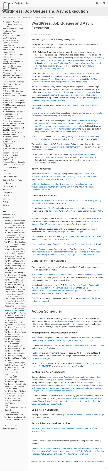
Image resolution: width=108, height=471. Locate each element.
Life (27, 3)
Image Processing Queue (58, 92)
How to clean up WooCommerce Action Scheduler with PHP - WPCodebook (63, 451)
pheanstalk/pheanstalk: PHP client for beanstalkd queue (55, 290)
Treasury (10, 17)
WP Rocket (76, 340)
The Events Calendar (69, 337)
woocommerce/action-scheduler (68, 126)
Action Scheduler (38, 318)
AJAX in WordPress (49, 208)
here (85, 82)
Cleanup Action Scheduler (71, 321)
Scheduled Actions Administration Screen (60, 129)
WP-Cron (95, 218)
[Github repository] (103, 3)
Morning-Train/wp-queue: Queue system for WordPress (55, 249)
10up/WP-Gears (62, 157)
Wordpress (17, 17)
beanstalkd (36, 293)
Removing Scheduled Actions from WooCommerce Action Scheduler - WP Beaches (66, 448)
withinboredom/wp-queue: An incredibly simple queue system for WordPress (64, 254)
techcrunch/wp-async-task (75, 73)
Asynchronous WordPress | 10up (45, 79)
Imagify (38, 353)
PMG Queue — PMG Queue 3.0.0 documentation (52, 275)
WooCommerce (38, 337)
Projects (19, 3)
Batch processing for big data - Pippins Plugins (63, 232)
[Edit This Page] (107, 17)
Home (3, 17)
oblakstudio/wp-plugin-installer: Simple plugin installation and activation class (70, 345)
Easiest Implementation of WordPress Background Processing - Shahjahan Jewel (66, 244)
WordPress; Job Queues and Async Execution (38, 17)
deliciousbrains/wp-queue (76, 89)
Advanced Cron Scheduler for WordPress (64, 147)
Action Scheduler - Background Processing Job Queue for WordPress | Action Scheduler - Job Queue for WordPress (68, 123)
